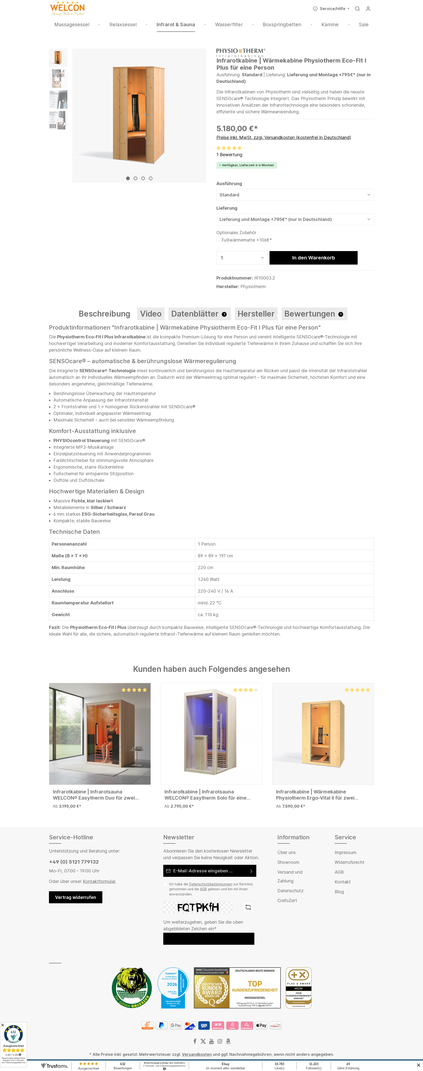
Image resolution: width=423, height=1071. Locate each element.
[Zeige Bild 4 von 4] (151, 178)
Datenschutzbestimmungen (210, 884)
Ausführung (229, 183)
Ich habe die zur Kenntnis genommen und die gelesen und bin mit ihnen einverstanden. (211, 889)
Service (345, 837)
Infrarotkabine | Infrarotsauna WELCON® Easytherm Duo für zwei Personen (94, 795)
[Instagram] (220, 1042)
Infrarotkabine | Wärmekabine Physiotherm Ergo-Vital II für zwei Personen (315, 795)
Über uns (286, 852)
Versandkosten (197, 1054)
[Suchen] (357, 8)
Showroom (288, 862)
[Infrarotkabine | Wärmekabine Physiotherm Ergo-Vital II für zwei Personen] (323, 734)
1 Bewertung (229, 154)
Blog (339, 891)
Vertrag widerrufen (75, 897)
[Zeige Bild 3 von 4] (143, 178)
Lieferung (226, 208)
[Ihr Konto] (368, 8)
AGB (203, 889)
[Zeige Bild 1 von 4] (128, 178)
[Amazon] (228, 1042)
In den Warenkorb (313, 258)
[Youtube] (212, 1042)
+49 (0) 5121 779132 (74, 862)
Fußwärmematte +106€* (247, 239)
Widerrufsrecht (349, 862)
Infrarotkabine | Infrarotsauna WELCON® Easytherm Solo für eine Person (205, 795)
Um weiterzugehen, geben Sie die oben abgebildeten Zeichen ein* (203, 925)
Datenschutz (290, 890)
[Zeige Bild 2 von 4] (135, 178)
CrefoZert (287, 900)
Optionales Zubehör (236, 232)
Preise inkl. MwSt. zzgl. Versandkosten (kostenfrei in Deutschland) (283, 137)
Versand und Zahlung (290, 876)
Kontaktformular (99, 881)
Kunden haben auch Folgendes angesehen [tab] (211, 669)
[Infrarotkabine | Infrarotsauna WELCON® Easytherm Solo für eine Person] (211, 734)
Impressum (345, 852)
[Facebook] (195, 1042)
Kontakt (343, 881)
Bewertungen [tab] (312, 314)
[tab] (104, 313)
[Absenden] (251, 871)
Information (293, 837)
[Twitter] (203, 1042)
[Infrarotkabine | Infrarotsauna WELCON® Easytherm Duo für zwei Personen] (100, 734)
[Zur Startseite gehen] (67, 8)
